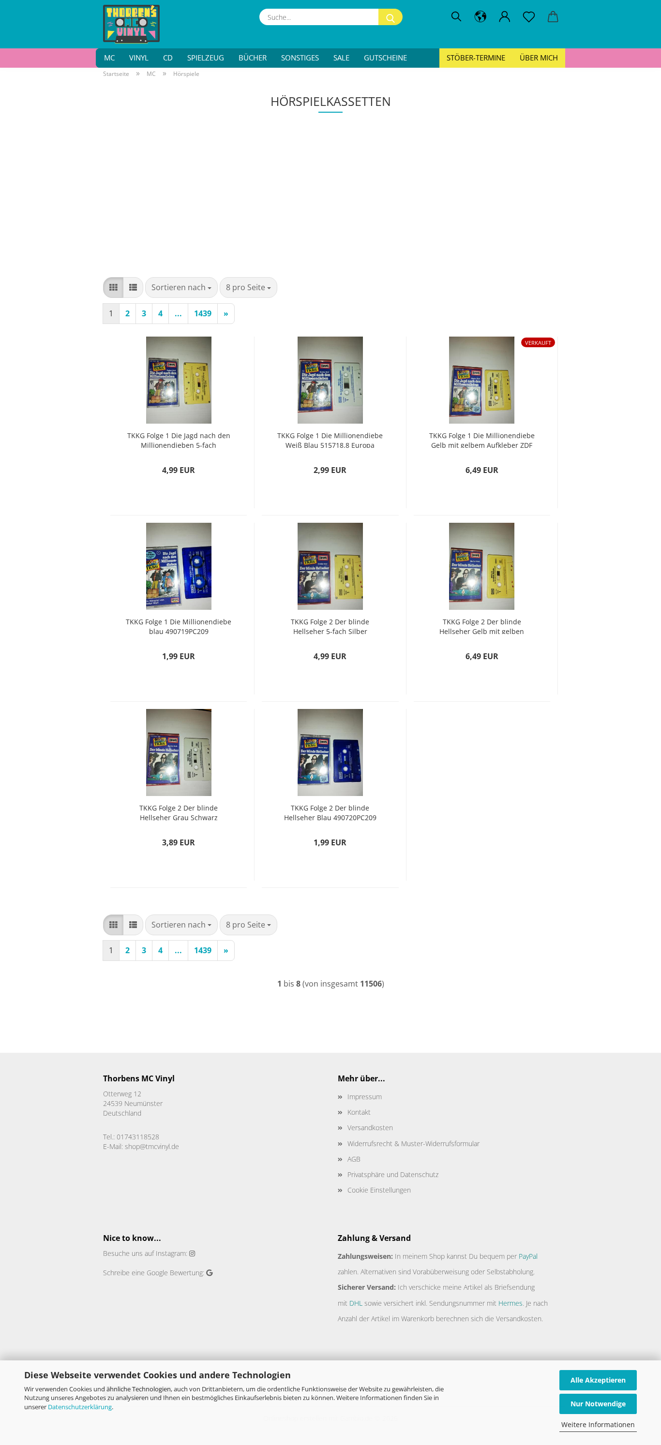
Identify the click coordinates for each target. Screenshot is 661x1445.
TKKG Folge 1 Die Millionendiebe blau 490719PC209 (178, 625)
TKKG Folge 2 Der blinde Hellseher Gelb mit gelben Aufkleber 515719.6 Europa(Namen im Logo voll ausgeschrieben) (481, 625)
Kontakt (359, 1112)
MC (109, 57)
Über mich (539, 57)
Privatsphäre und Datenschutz (392, 1174)
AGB (354, 1159)
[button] (480, 17)
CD (168, 57)
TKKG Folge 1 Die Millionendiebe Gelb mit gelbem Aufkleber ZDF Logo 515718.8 (482, 439)
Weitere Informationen (598, 1424)
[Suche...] (390, 17)
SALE (341, 57)
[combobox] (181, 287)
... (178, 313)
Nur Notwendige (598, 1403)
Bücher (253, 57)
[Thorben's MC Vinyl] (135, 24)
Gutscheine (385, 57)
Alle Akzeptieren (598, 1380)
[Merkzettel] (529, 17)
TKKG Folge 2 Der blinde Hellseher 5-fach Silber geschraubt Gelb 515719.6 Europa (330, 625)
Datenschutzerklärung (80, 1406)
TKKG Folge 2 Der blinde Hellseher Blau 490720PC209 (330, 811)
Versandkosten (370, 1127)
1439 (202, 313)
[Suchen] (456, 17)
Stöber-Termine (476, 57)
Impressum (364, 1096)
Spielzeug (205, 57)
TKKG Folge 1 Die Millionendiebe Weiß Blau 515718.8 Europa (330, 439)
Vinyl (139, 57)
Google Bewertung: (175, 1272)
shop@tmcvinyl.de (152, 1146)
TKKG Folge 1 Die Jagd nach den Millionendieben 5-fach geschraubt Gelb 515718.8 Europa (178, 439)
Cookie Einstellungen (379, 1189)
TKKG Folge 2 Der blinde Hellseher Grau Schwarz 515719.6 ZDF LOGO (178, 811)
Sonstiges (300, 57)
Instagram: (171, 1253)
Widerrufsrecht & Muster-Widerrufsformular (413, 1143)
